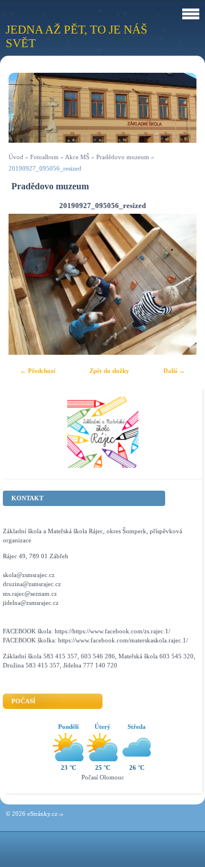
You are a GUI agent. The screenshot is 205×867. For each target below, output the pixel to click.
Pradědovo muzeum (123, 157)
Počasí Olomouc (102, 777)
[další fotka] (178, 284)
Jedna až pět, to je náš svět (76, 36)
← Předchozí (37, 370)
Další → (174, 370)
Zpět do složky (109, 370)
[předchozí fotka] (27, 284)
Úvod (16, 157)
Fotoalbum (44, 157)
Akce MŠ (77, 157)
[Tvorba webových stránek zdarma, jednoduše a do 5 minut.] (61, 814)
